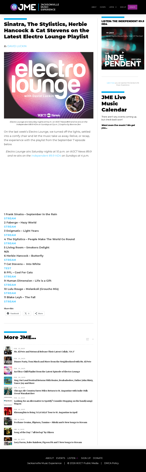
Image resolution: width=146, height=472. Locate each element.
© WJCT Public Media (82, 463)
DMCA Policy (111, 463)
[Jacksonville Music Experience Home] (23, 7)
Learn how (110, 83)
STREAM (10, 218)
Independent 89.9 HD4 (46, 155)
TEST (7, 268)
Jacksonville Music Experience (44, 463)
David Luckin (17, 46)
